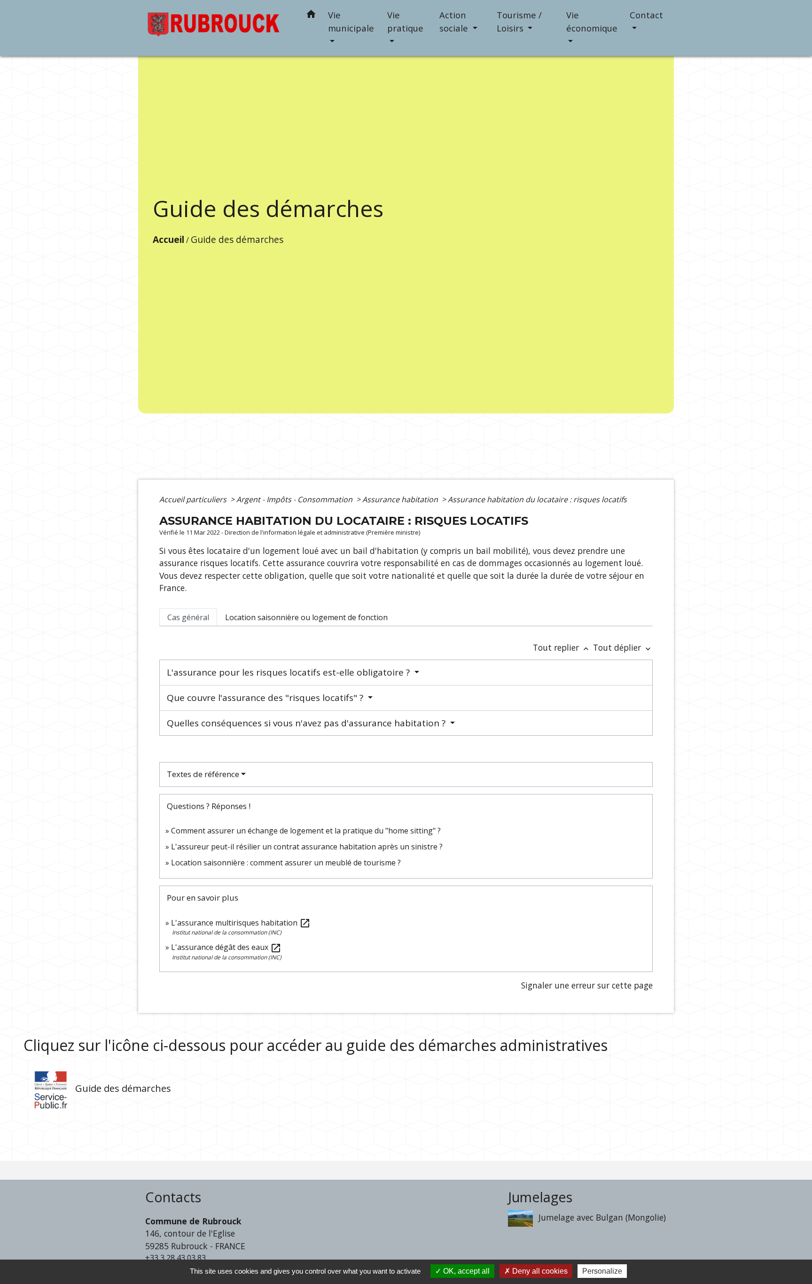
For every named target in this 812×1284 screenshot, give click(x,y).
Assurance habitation (401, 499)
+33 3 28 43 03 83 (175, 1258)
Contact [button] (646, 15)
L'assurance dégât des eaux (226, 947)
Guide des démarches (237, 239)
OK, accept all (465, 1271)
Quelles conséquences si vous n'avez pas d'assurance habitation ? (307, 723)
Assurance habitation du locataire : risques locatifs (537, 499)
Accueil (168, 239)
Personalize (602, 1271)
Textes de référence (203, 774)
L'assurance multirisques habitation (241, 923)
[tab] (188, 617)
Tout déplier (623, 647)
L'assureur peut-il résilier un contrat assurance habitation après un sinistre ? (307, 846)
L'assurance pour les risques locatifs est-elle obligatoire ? (289, 672)
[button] (311, 16)
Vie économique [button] (591, 21)
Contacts (173, 1197)
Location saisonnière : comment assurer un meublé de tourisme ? (286, 862)
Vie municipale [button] (351, 21)
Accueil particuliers (193, 499)
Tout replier (562, 647)
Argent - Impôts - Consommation (295, 499)
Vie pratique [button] (405, 21)
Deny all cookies (539, 1271)
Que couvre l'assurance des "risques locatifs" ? (266, 698)
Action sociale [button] (454, 21)
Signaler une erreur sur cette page (587, 985)
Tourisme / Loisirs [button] (519, 21)
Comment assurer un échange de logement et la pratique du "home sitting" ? (306, 830)
